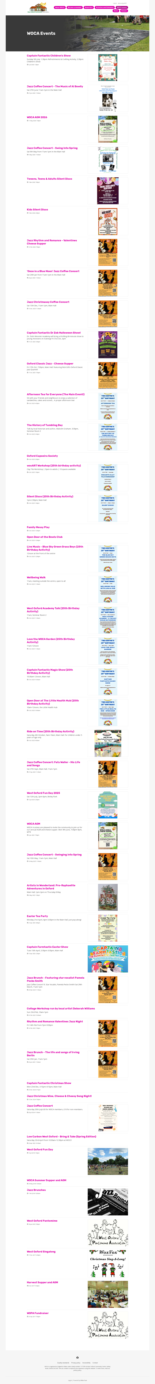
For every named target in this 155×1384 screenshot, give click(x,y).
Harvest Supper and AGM (42, 1282)
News (116, 11)
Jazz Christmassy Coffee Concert (48, 301)
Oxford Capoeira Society (42, 455)
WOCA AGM (33, 823)
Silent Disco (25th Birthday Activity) (50, 496)
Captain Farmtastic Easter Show (47, 946)
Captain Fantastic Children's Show (49, 55)
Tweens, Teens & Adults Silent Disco (49, 178)
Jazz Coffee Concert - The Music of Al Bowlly (55, 86)
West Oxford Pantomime (42, 1220)
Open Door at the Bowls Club (45, 536)
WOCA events (122, 7)
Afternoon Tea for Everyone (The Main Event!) (55, 394)
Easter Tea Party (37, 916)
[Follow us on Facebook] (77, 1358)
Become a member (74, 7)
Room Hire (88, 7)
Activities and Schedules (104, 7)
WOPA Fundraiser (38, 1313)
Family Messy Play (38, 527)
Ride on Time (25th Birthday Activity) (50, 731)
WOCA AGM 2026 (37, 117)
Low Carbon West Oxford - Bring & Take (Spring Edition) (61, 1136)
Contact (95, 1363)
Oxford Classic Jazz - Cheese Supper (50, 363)
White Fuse (83, 1380)
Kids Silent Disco (37, 209)
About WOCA (59, 7)
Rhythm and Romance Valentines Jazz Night (55, 1021)
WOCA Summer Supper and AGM (46, 1180)
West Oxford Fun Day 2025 (43, 792)
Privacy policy (75, 1363)
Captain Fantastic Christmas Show (49, 1083)
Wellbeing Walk (36, 577)
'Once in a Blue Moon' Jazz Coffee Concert (53, 271)
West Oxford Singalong (41, 1251)
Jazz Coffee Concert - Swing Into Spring (52, 148)
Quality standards (63, 1363)
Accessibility (86, 1363)
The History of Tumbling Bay (45, 425)
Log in (115, 3)
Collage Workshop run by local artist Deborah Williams (61, 1008)
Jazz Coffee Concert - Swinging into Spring (54, 854)
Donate (124, 11)
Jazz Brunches (36, 1190)
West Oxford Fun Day (40, 1149)
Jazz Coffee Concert (40, 1105)
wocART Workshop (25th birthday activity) (54, 465)
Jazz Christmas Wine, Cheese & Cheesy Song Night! (59, 1096)
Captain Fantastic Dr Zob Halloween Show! (54, 332)
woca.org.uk (121, 3)
